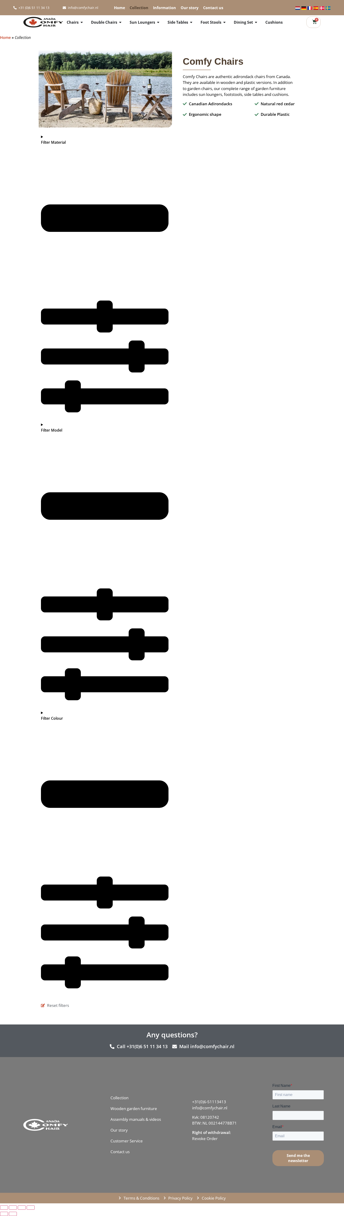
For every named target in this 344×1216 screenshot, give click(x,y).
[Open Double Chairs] (120, 22)
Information (159, 7)
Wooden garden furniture (133, 1108)
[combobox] (258, 7)
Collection (134, 7)
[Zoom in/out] (31, 1207)
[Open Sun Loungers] (158, 22)
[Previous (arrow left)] (4, 1214)
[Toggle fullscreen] (22, 1207)
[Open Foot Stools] (224, 22)
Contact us (208, 7)
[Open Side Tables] (191, 22)
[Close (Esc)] (4, 1207)
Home (114, 7)
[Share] (13, 1207)
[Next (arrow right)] (13, 1214)
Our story (185, 7)
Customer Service (126, 1141)
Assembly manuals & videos (135, 1119)
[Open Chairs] (82, 22)
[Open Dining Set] (256, 22)
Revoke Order (205, 1138)
